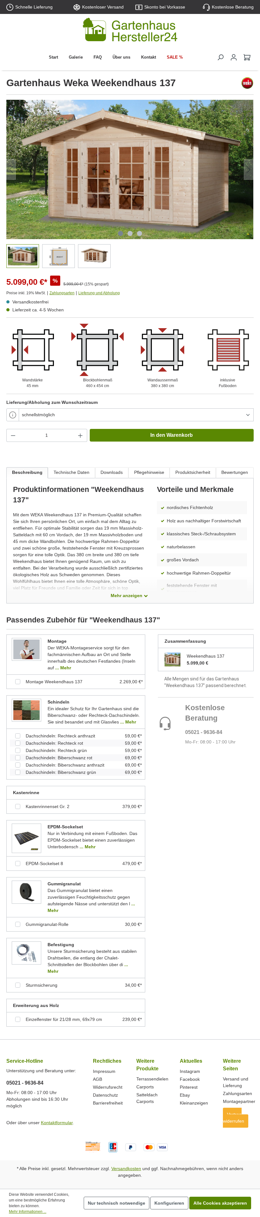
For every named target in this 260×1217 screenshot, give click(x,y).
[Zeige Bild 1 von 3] (120, 233)
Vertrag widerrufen (233, 1118)
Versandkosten (126, 1168)
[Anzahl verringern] (13, 435)
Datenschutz (105, 1095)
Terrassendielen (152, 1078)
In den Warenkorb (171, 435)
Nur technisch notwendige (116, 1203)
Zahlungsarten (62, 293)
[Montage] (26, 649)
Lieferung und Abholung (99, 293)
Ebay (185, 1095)
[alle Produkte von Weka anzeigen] (247, 83)
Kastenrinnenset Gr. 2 (47, 806)
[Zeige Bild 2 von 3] (130, 233)
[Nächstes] (248, 169)
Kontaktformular (57, 1122)
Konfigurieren (169, 1203)
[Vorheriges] (11, 169)
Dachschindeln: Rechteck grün (56, 750)
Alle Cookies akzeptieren (220, 1203)
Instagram (190, 1071)
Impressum (104, 1071)
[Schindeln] (26, 710)
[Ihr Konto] (233, 57)
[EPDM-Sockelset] (26, 838)
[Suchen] (220, 57)
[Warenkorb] (247, 57)
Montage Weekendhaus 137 (54, 681)
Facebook (190, 1079)
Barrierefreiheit (108, 1102)
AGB (97, 1079)
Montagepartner (239, 1101)
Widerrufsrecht (107, 1087)
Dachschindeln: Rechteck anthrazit (60, 735)
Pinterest (189, 1087)
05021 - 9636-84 (203, 732)
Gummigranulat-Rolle (47, 924)
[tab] (27, 472)
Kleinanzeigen (194, 1102)
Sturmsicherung (41, 985)
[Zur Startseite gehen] (130, 30)
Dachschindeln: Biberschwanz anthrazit (65, 765)
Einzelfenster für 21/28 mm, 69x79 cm (64, 1019)
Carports (145, 1086)
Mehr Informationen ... (27, 1211)
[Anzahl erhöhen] (80, 435)
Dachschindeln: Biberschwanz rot (59, 757)
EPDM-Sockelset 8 (44, 863)
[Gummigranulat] (26, 892)
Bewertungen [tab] (234, 472)
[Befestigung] (26, 953)
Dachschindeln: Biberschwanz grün (61, 772)
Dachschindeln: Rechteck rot (54, 743)
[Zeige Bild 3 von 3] (139, 233)
